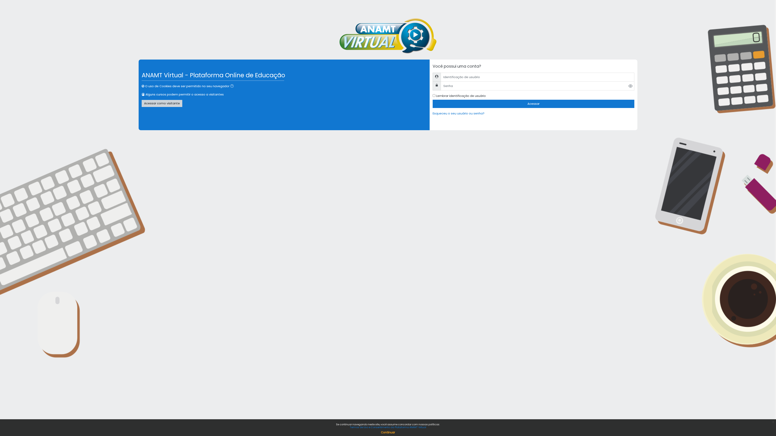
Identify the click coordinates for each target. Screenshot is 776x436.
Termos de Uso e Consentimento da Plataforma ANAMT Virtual (388, 427)
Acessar (533, 104)
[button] (232, 86)
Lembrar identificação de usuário (461, 96)
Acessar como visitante (162, 103)
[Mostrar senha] (630, 86)
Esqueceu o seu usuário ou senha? (458, 113)
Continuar (388, 432)
